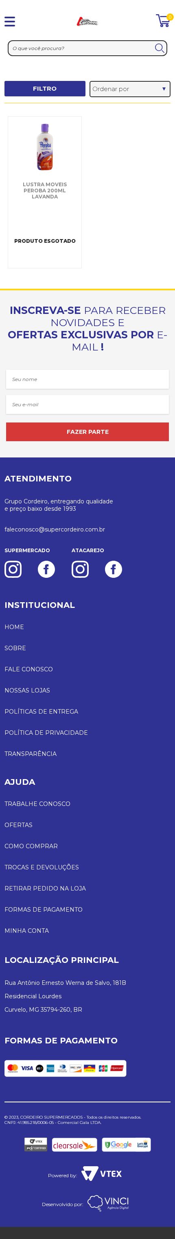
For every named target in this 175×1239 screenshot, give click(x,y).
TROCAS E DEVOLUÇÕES (41, 867)
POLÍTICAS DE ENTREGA (41, 711)
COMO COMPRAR (31, 846)
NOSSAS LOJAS (27, 690)
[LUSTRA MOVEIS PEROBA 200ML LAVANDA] (45, 146)
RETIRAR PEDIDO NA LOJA (45, 888)
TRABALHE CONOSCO (37, 804)
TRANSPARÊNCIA (30, 754)
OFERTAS (18, 825)
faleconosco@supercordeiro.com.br (54, 529)
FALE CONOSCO (28, 669)
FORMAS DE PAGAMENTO (43, 909)
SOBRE (15, 648)
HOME (14, 627)
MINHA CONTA (26, 930)
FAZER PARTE (88, 432)
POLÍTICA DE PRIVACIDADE (46, 732)
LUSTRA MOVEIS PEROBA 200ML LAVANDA (45, 190)
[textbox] (87, 48)
